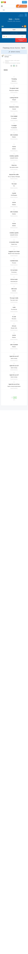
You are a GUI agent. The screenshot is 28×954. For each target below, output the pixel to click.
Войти (24, 2)
